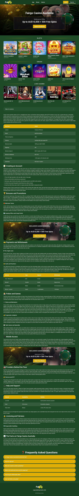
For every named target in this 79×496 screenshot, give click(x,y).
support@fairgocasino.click (39, 490)
